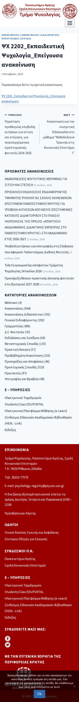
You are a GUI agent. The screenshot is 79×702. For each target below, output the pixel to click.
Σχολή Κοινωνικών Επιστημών (25, 565)
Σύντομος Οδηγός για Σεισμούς (26, 539)
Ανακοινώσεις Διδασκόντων (39, 35)
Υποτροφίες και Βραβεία (22, 379)
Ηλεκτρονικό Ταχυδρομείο (23, 398)
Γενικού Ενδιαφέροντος (21, 320)
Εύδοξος (10, 430)
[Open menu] (69, 23)
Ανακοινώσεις (11, 35)
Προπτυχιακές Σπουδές (16, 38)
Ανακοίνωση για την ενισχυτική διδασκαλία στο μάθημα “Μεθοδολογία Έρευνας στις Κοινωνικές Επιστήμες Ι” (58, 134)
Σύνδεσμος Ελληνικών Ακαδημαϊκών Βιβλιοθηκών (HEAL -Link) (38, 420)
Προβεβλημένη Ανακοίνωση (24, 355)
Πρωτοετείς (13, 373)
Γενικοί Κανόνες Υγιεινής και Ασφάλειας (32, 532)
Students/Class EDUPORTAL (24, 404)
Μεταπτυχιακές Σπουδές (22, 344)
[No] (74, 686)
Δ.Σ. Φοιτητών (14, 332)
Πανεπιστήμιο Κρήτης (20, 559)
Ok (39, 694)
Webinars (11, 303)
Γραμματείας (14, 326)
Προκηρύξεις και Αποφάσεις (24, 361)
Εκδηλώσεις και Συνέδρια (22, 338)
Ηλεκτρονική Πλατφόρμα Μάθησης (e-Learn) (36, 411)
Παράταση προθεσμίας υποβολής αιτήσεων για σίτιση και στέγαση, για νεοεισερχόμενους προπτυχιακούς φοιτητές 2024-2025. (20, 134)
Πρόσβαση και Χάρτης (20, 513)
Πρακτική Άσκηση (17, 349)
